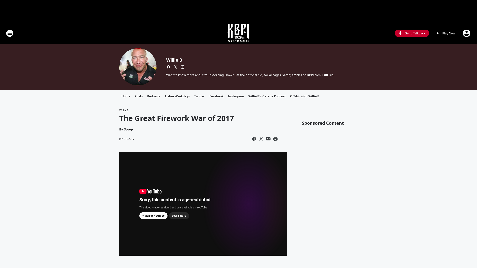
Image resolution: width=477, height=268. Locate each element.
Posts (139, 96)
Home (125, 96)
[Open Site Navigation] (9, 33)
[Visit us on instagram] (182, 67)
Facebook (216, 96)
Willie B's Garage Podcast (267, 96)
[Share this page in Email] (268, 138)
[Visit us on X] (175, 67)
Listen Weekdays (177, 96)
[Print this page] (275, 138)
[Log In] (467, 33)
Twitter (199, 96)
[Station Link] (238, 33)
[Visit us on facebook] (168, 67)
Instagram (236, 96)
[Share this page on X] (261, 138)
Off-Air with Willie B (304, 96)
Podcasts (153, 96)
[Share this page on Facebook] (254, 138)
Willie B (174, 60)
